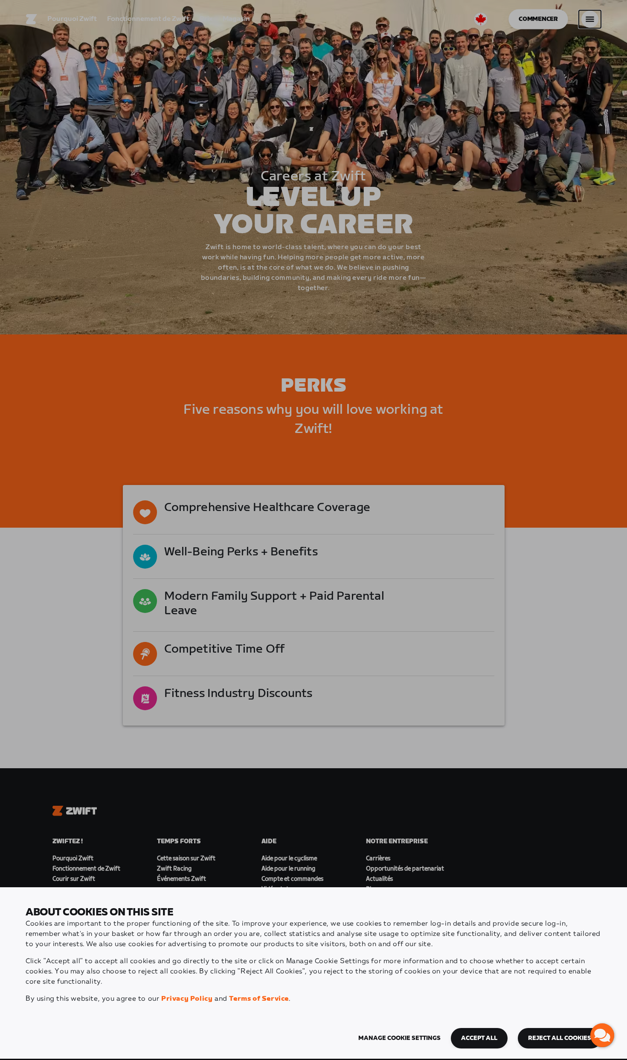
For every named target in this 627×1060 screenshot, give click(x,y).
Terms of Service (259, 999)
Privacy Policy (186, 999)
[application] (602, 1035)
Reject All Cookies (559, 1038)
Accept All (479, 1038)
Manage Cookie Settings (399, 1038)
